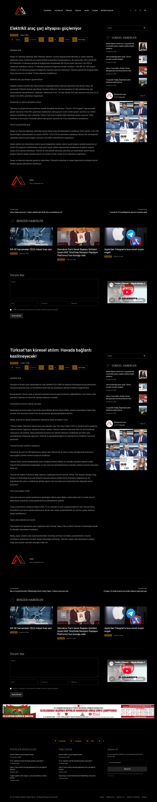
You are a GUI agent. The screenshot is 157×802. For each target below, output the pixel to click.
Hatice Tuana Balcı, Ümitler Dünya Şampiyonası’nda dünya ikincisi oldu (118, 69)
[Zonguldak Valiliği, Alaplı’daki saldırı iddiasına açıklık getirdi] (143, 82)
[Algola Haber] (23, 10)
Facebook (62, 741)
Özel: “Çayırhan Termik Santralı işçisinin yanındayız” (27, 761)
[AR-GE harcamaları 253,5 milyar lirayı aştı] (31, 237)
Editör (32, 180)
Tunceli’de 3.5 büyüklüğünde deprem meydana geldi (128, 212)
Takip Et (142, 96)
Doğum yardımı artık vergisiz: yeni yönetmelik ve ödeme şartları (28, 777)
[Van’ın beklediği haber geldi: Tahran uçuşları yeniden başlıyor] (143, 59)
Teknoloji (14, 35)
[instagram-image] (113, 108)
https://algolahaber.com (36, 183)
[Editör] (18, 181)
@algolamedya (120, 94)
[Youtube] (145, 10)
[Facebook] (130, 10)
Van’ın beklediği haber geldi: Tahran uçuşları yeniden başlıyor (118, 58)
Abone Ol (127, 769)
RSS (92, 741)
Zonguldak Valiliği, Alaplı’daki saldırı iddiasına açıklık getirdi (118, 81)
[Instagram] (135, 10)
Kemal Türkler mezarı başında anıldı (21, 754)
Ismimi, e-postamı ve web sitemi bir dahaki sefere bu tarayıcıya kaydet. (36, 310)
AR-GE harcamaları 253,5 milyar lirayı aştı (31, 249)
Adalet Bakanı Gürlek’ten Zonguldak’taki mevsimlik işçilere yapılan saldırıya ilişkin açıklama (120, 46)
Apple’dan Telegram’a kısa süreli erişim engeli (124, 251)
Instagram (78, 741)
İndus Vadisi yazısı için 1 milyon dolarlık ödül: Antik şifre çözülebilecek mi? (36, 212)
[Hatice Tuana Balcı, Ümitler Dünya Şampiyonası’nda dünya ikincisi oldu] (143, 70)
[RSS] (87, 741)
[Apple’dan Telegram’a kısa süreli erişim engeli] (125, 237)
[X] (140, 10)
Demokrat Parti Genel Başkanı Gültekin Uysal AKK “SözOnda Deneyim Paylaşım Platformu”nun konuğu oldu (77, 252)
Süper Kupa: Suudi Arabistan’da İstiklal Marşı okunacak (77, 776)
